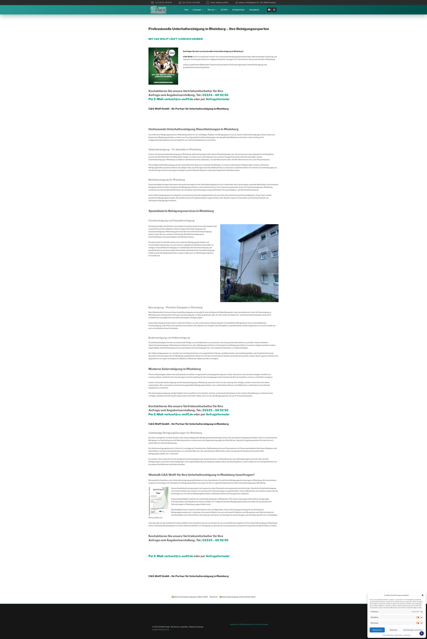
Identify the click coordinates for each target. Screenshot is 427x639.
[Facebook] (269, 10)
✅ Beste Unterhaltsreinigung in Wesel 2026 (190, 597)
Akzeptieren (377, 630)
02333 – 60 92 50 (215, 95)
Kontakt (265, 624)
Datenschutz (399, 635)
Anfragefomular (238, 10)
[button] (422, 595)
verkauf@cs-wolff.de (179, 99)
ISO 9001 (224, 10)
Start (186, 10)
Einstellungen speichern (412, 630)
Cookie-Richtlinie (388, 635)
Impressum (407, 635)
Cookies (258, 624)
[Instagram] (274, 10)
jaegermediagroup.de (160, 629)
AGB (241, 624)
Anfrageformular (218, 99)
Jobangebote (254, 10)
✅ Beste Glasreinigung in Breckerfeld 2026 (237, 597)
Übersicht (214, 597)
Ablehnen (393, 630)
